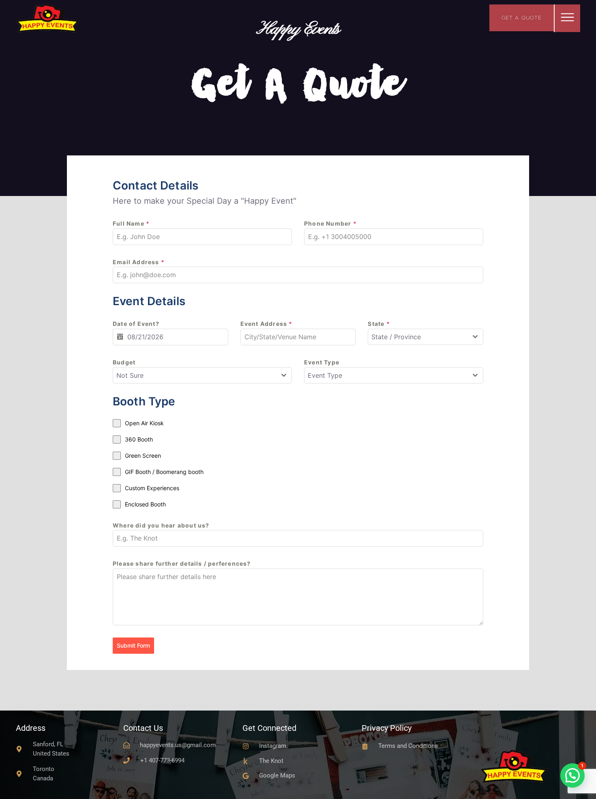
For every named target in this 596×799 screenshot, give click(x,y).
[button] (567, 18)
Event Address (266, 323)
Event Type (321, 362)
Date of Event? (136, 323)
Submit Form (133, 645)
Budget (124, 362)
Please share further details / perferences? (182, 563)
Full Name (131, 223)
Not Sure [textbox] (130, 375)
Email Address (139, 261)
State (379, 323)
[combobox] (425, 337)
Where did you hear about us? (161, 525)
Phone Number (330, 223)
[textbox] (417, 337)
